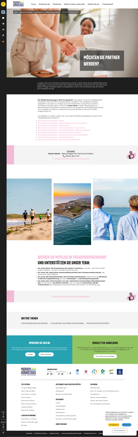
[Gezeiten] (3, 29)
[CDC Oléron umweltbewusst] (111, 372)
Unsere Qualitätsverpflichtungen (71, 433)
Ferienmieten (60, 412)
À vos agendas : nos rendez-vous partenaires (67, 323)
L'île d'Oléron (25, 384)
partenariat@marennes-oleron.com (72, 158)
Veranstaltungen (61, 387)
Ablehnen (126, 425)
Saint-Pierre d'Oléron (28, 400)
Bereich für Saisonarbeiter (98, 397)
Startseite (29, 433)
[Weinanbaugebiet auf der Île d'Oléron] (103, 372)
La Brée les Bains (26, 407)
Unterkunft (60, 399)
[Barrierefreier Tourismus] (3, 35)
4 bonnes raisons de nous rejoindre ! (34, 323)
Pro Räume (93, 384)
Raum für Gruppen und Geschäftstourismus (104, 391)
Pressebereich (95, 394)
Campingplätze (61, 406)
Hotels (58, 403)
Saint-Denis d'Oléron (28, 410)
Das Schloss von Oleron (29, 394)
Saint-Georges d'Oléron (28, 404)
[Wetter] (3, 23)
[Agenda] (3, 12)
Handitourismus (61, 424)
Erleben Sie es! (93, 4)
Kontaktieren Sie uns (90, 433)
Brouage (24, 425)
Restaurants (60, 391)
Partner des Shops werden (99, 400)
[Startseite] (18, 4)
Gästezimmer (60, 409)
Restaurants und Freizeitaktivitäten (68, 384)
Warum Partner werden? (53, 12)
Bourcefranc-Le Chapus (29, 419)
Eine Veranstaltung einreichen (100, 404)
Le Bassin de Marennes (28, 415)
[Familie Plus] (94, 372)
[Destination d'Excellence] (86, 372)
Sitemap (101, 433)
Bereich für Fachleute (26, 12)
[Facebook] (3, 414)
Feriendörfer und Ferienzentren (66, 415)
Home (33, 4)
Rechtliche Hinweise (41, 433)
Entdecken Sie (44, 4)
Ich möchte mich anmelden (105, 356)
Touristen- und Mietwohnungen (66, 419)
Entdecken (57, 4)
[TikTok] (3, 432)
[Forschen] (3, 4)
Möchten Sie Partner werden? (98, 323)
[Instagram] (3, 417)
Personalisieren (119, 430)
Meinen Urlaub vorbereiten (74, 4)
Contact (30, 354)
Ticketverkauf (107, 4)
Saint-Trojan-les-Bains (28, 391)
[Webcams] (3, 18)
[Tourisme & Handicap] (119, 372)
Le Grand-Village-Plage (28, 387)
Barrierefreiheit (46, 354)
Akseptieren (113, 425)
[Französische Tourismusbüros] (77, 372)
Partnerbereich (39, 12)
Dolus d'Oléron (26, 397)
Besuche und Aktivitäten (64, 394)
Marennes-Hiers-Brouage (29, 422)
